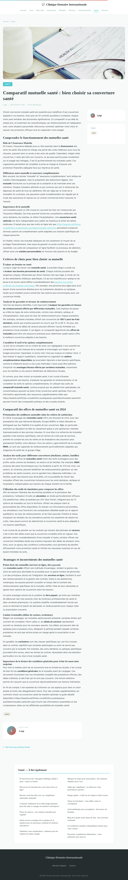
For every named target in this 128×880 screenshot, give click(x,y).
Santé (96, 10)
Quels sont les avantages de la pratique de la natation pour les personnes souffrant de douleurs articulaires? (39, 823)
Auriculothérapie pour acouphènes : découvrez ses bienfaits (87, 810)
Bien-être (40, 10)
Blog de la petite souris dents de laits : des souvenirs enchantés (88, 819)
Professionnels (84, 10)
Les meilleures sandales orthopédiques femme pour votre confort (88, 827)
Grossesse (51, 10)
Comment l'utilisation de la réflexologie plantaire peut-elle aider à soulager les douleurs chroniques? (39, 805)
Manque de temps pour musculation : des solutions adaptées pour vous (87, 780)
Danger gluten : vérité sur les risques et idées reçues (88, 795)
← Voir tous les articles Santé (16, 747)
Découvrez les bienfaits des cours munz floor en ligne (38, 788)
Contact (72, 866)
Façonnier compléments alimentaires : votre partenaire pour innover (85, 835)
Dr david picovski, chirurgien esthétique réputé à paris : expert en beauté (39, 780)
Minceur (72, 10)
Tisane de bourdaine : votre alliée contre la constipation (84, 802)
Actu (31, 10)
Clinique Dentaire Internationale (64, 4)
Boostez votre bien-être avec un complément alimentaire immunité (37, 796)
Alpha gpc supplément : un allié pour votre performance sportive (84, 788)
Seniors (105, 10)
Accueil (23, 10)
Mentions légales (59, 866)
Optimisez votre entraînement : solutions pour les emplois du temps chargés (39, 832)
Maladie (62, 10)
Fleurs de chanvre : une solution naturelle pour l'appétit (38, 813)
